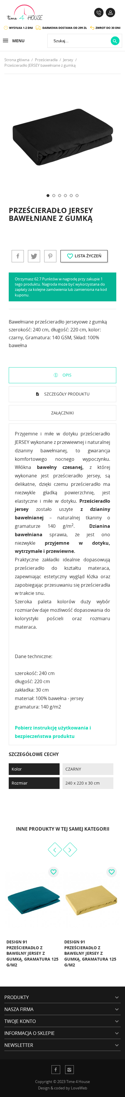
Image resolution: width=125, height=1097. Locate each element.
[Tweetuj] (34, 256)
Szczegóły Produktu (66, 394)
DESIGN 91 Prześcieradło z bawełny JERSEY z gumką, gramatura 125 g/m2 (32, 953)
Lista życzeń (84, 256)
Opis (66, 375)
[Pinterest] (50, 256)
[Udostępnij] (18, 256)
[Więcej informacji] (49, 971)
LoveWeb (79, 1088)
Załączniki (62, 413)
